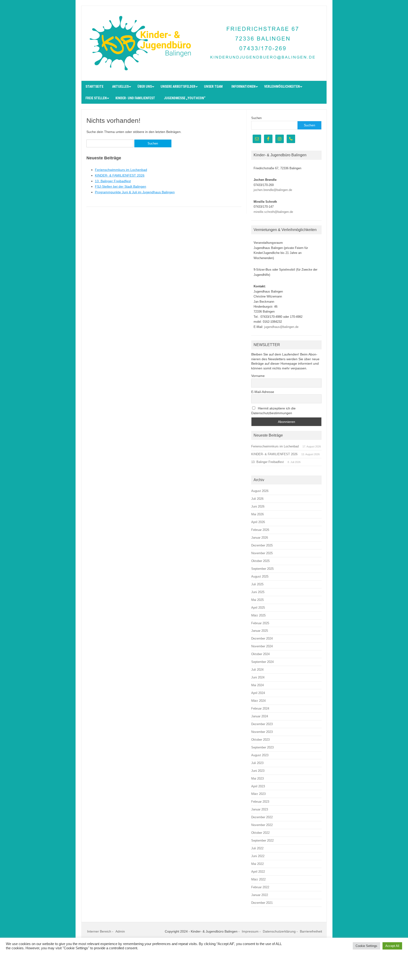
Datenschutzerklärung (279, 931)
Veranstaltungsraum (268, 242)
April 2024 (258, 693)
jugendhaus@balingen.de (281, 327)
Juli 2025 (257, 584)
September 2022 (262, 840)
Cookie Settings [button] (366, 946)
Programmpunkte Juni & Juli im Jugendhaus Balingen (135, 192)
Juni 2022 (257, 856)
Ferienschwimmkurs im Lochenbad (121, 170)
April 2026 (258, 522)
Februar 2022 (260, 887)
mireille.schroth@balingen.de (273, 212)
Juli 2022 (257, 848)
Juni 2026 (257, 506)
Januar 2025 (259, 630)
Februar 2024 (260, 708)
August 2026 (259, 491)
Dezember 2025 (262, 545)
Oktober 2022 (260, 832)
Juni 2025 (257, 592)
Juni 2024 (257, 677)
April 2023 (258, 786)
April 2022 (258, 871)
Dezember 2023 (262, 724)
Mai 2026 (257, 514)
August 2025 (259, 576)
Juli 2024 (257, 669)
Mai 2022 (257, 864)
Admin (120, 931)
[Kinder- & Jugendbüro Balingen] (204, 72)
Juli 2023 (257, 763)
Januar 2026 (259, 537)
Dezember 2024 (262, 638)
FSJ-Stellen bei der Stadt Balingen (120, 186)
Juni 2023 (257, 770)
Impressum (250, 931)
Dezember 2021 (262, 902)
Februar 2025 (260, 623)
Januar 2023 (259, 809)
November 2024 (262, 646)
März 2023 (258, 794)
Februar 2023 (260, 801)
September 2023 (262, 747)
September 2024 (262, 662)
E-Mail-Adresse (262, 392)
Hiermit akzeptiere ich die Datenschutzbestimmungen (273, 410)
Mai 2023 (257, 778)
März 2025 (258, 615)
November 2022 (262, 825)
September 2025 (262, 568)
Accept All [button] (392, 946)
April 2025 (258, 607)
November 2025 (262, 553)
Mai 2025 (257, 600)
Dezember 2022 (262, 817)
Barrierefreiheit (311, 931)
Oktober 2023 (260, 739)
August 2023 (259, 755)
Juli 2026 (257, 498)
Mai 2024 (257, 685)
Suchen (256, 118)
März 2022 (258, 879)
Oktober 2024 (260, 654)
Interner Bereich (99, 931)
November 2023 (262, 732)
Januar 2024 (259, 716)
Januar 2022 (259, 895)
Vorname (258, 376)
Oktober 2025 (260, 561)
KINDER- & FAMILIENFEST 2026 (119, 175)
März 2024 (258, 700)
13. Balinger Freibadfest (113, 181)
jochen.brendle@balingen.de (273, 190)
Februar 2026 (260, 530)
